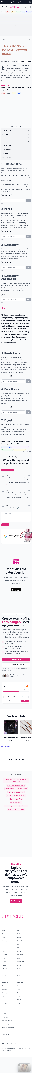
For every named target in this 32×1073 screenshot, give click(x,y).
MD (16, 61)
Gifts (3, 958)
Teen (3, 996)
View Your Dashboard (17, 664)
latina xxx (24, 806)
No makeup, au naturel (19, 450)
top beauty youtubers (12, 806)
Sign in (9, 670)
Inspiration (20, 961)
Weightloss (5, 1003)
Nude (3, 93)
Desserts (19, 941)
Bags (3, 930)
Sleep (19, 989)
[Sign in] (29, 7)
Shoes (19, 986)
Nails (3, 979)
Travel (19, 996)
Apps (23, 11)
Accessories (5, 927)
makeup (4, 39)
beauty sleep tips (16, 802)
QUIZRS (29, 451)
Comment (5, 525)
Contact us (5, 1013)
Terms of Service (6, 1034)
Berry (14, 93)
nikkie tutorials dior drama (16, 795)
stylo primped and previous (16, 785)
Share (29, 61)
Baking (19, 930)
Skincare (4, 989)
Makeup (4, 972)
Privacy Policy (6, 1031)
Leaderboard (6, 700)
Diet (3, 944)
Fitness (19, 948)
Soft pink (9, 93)
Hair (18, 958)
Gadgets (4, 954)
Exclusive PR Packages (8, 1027)
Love (18, 968)
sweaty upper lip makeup (16, 809)
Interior (4, 965)
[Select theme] (25, 7)
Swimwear (20, 993)
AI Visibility (5, 1017)
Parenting (5, 982)
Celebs (19, 937)
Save (22, 61)
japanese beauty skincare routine (16, 789)
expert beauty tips (16, 799)
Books (8, 11)
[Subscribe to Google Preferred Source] (11, 536)
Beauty (4, 934)
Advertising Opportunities (9, 1024)
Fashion (4, 948)
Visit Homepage (16, 901)
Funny (18, 11)
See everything (6, 746)
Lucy (4, 61)
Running (4, 986)
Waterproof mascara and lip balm (20, 447)
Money (19, 972)
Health (13, 11)
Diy (18, 944)
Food (3, 951)
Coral (18, 93)
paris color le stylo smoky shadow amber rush (16, 781)
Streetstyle (5, 993)
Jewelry (19, 965)
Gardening (20, 954)
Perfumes (28, 11)
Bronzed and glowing (7, 450)
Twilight (4, 1000)
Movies (4, 975)
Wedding (20, 1000)
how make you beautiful (16, 792)
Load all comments (7, 470)
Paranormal (20, 979)
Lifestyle (4, 968)
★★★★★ (27, 39)
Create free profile (16, 659)
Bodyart (19, 934)
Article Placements (7, 1020)
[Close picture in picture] (19, 1065)
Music (3, 11)
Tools (18, 1003)
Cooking (4, 941)
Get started (24, 700)
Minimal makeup (6, 447)
